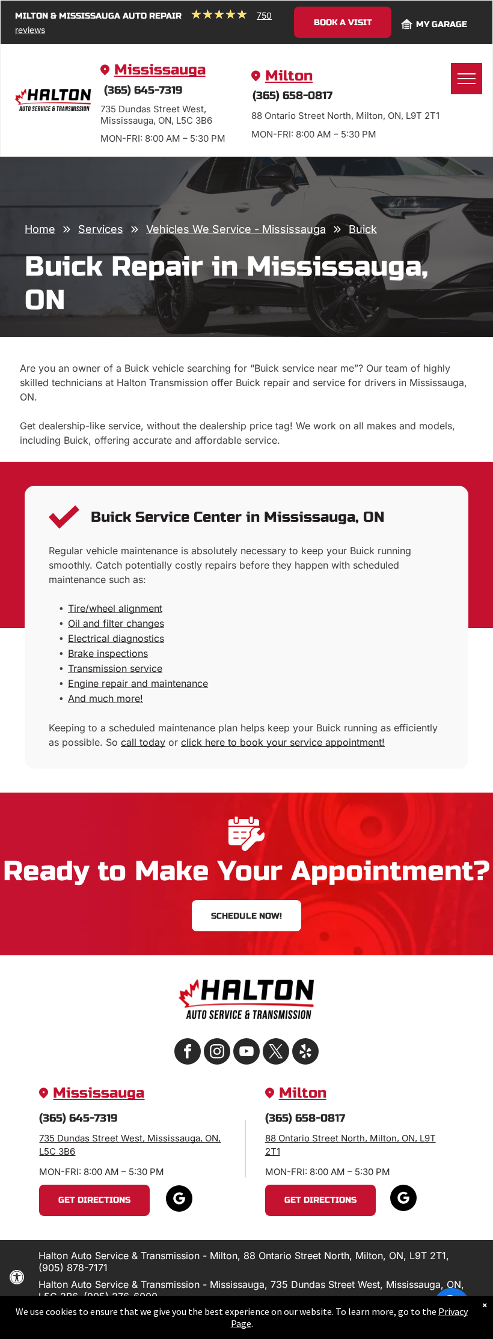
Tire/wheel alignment (115, 608)
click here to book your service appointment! (283, 742)
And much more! (105, 698)
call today (143, 742)
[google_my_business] (179, 1200)
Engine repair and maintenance (138, 683)
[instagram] (217, 1053)
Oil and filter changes (116, 623)
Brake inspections (108, 653)
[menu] (466, 78)
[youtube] (246, 1053)
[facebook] (187, 1053)
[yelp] (305, 1053)
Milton (289, 76)
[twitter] (276, 1053)
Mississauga (160, 70)
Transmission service (115, 668)
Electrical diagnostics (116, 638)
